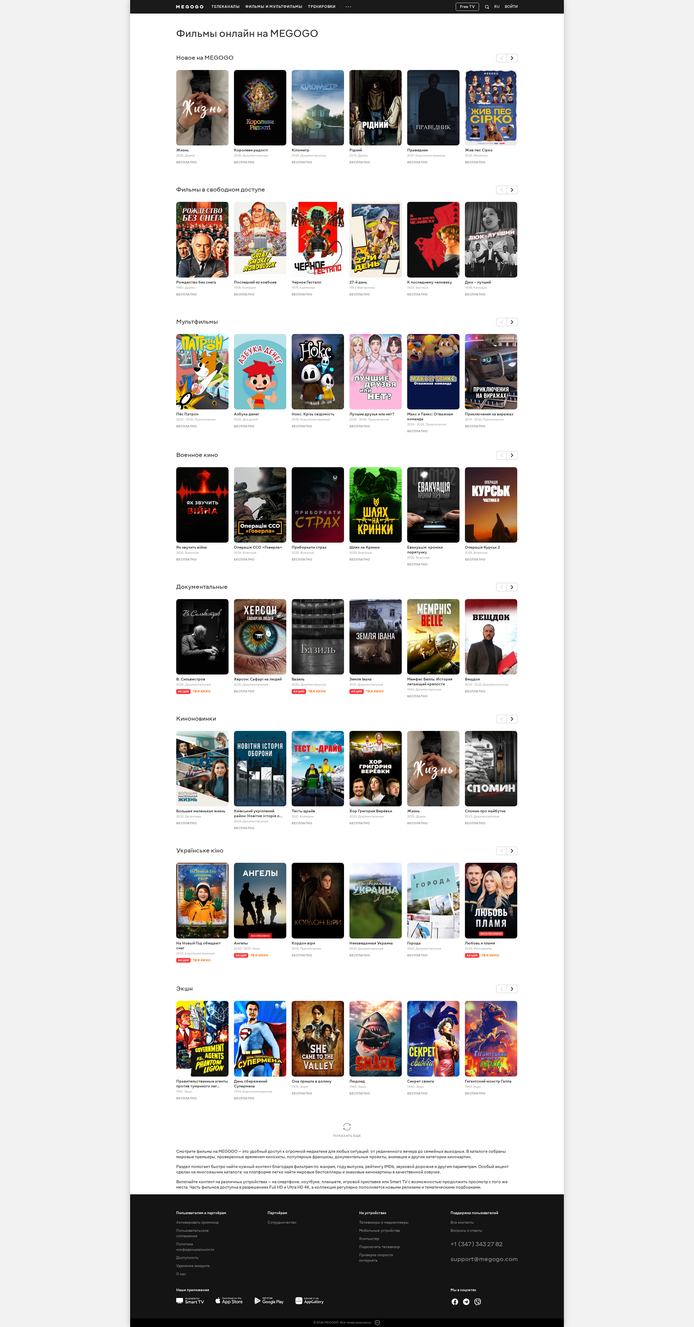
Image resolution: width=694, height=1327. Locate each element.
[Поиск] (487, 6)
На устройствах (372, 1213)
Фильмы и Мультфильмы (274, 6)
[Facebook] (455, 1301)
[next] (512, 58)
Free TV (467, 6)
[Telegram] (466, 1301)
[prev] (501, 58)
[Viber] (477, 1301)
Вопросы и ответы (466, 1230)
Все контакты (462, 1222)
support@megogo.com (484, 1259)
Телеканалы (225, 6)
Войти (511, 7)
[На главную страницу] (189, 7)
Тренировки (322, 6)
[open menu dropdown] (348, 7)
